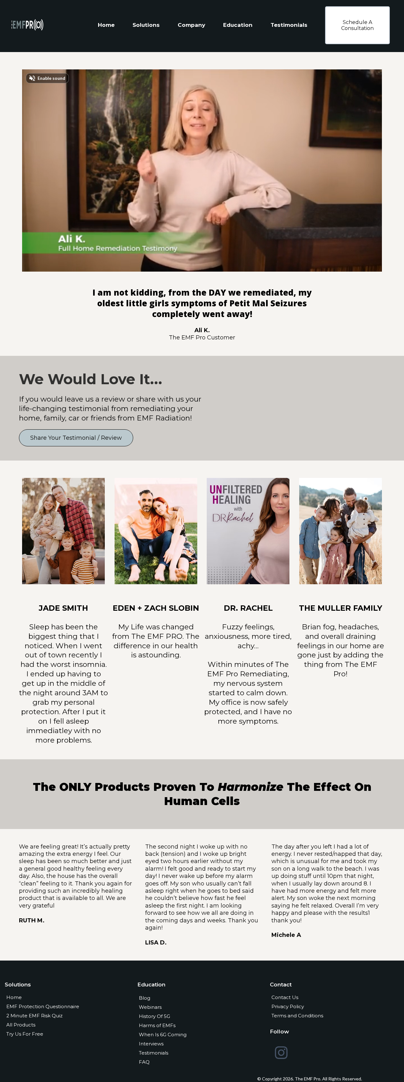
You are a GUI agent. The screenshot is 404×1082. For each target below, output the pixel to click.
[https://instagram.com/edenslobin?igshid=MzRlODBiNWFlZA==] (156, 530)
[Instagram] (281, 1052)
